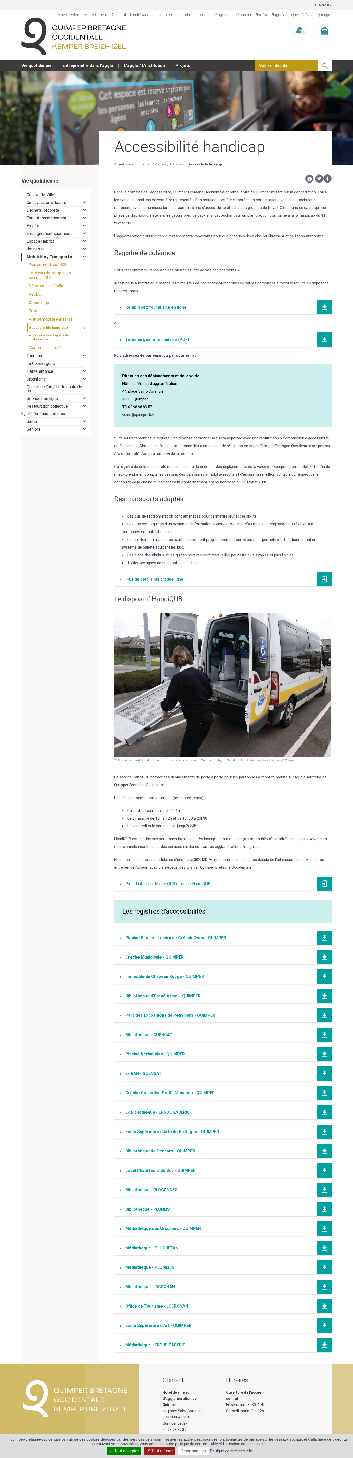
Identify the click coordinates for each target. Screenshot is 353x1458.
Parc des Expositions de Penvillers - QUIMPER (170, 1015)
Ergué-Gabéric (96, 15)
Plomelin (243, 15)
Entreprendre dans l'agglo (87, 65)
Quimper (324, 15)
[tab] (56, 195)
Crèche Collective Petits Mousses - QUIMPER (170, 1092)
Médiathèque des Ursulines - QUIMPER (163, 1228)
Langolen (164, 15)
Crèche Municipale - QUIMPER (155, 957)
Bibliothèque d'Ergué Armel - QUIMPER (163, 995)
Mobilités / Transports (169, 164)
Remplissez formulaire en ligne (156, 307)
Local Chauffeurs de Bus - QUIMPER (160, 1170)
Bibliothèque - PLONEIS (147, 1209)
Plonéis (261, 15)
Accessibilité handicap (205, 164)
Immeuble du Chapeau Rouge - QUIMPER (164, 976)
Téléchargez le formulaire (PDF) (157, 339)
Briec (62, 15)
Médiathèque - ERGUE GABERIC (155, 1344)
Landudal (183, 15)
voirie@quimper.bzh (138, 414)
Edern (75, 15)
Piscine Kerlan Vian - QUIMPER (155, 1054)
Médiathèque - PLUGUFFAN (151, 1248)
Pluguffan (279, 15)
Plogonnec (223, 15)
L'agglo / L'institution (144, 65)
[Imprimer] (309, 180)
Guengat (119, 15)
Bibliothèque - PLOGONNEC (151, 1189)
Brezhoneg (323, 4)
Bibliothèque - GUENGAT (148, 1034)
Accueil (119, 164)
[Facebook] (327, 181)
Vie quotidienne (36, 65)
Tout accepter (126, 1451)
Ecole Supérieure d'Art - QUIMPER (158, 1325)
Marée (324, 43)
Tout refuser (161, 1451)
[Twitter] (319, 181)
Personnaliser (193, 1451)
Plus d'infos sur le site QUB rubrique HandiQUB (167, 883)
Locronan (203, 15)
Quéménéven (302, 15)
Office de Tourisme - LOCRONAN (156, 1306)
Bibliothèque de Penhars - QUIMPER (160, 1151)
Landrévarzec (141, 15)
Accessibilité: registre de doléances (51, 337)
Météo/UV (301, 43)
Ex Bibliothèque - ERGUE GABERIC (157, 1112)
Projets (182, 65)
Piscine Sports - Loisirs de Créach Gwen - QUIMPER (175, 937)
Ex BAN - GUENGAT (143, 1073)
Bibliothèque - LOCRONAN (150, 1286)
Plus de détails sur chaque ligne (154, 579)
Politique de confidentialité (231, 1451)
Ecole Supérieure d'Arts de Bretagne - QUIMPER (172, 1131)
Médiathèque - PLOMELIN (149, 1267)
